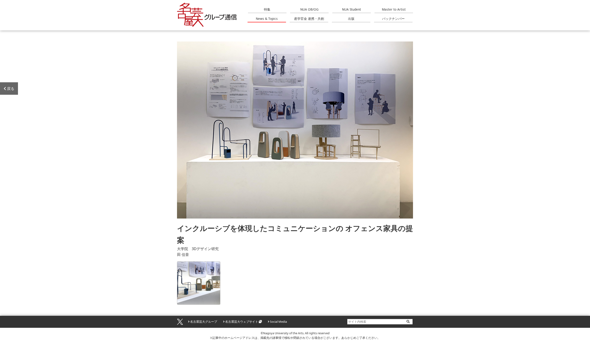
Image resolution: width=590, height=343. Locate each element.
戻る (10, 88)
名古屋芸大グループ (203, 321)
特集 (267, 9)
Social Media (278, 321)
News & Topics (267, 18)
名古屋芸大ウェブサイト (241, 321)
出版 (351, 18)
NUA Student (351, 9)
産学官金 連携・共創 (309, 18)
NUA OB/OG (309, 9)
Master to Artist (394, 9)
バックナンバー (393, 18)
